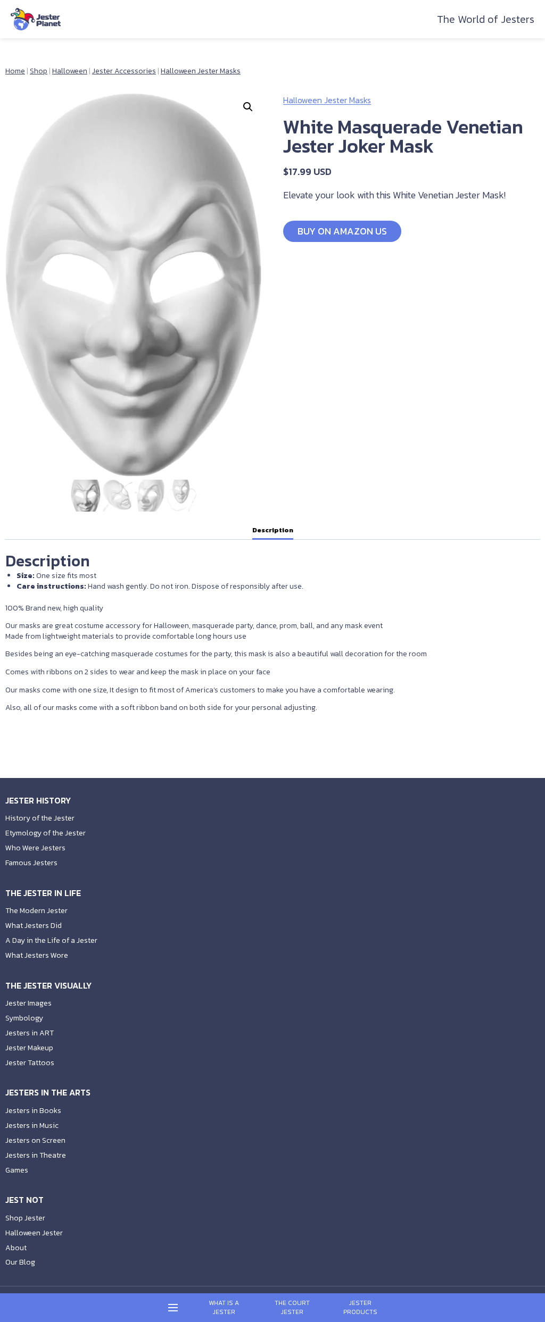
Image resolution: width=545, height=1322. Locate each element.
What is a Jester (224, 1308)
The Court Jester (292, 1308)
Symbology (24, 1018)
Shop (38, 71)
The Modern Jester (36, 910)
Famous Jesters (31, 862)
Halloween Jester (34, 1233)
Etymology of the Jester (45, 833)
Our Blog (20, 1262)
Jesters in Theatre (35, 1155)
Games (16, 1170)
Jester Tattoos (29, 1062)
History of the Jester (40, 818)
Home (15, 71)
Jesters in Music (32, 1125)
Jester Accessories (124, 71)
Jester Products (360, 1308)
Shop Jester (25, 1218)
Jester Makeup (29, 1047)
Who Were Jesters (35, 848)
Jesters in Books (33, 1110)
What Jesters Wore (36, 955)
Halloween (69, 71)
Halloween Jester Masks (201, 71)
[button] (248, 106)
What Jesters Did (33, 925)
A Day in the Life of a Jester (51, 940)
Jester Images (28, 1003)
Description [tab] (272, 530)
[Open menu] (173, 1308)
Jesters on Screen (35, 1140)
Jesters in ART (29, 1033)
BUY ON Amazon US (342, 231)
